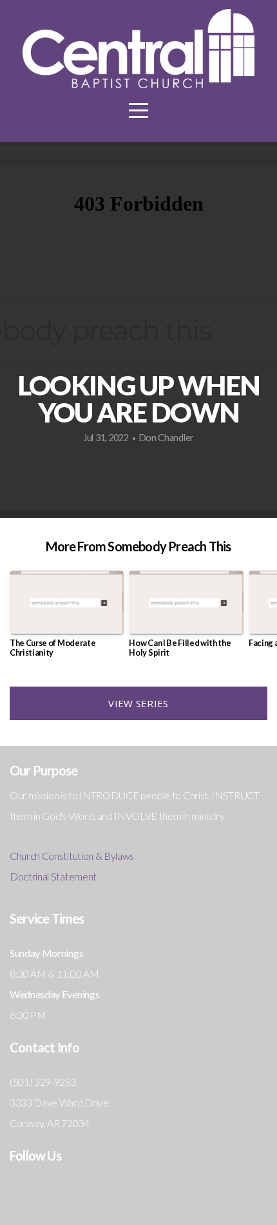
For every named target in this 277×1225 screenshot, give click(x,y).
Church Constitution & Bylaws (72, 856)
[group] (67, 619)
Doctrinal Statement (53, 876)
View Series (138, 703)
